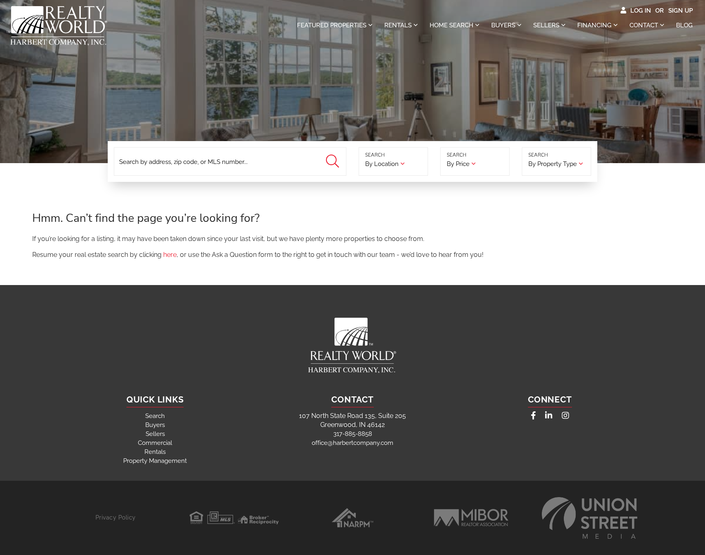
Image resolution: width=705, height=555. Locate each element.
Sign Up (680, 10)
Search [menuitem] (155, 416)
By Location (382, 164)
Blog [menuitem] (684, 25)
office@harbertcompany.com (352, 443)
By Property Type (552, 164)
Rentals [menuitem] (398, 25)
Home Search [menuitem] (451, 25)
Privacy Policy (115, 517)
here (170, 255)
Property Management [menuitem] (155, 460)
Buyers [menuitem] (503, 25)
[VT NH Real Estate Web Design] (589, 518)
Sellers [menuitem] (546, 25)
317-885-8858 (352, 434)
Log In (640, 10)
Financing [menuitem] (594, 25)
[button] (333, 162)
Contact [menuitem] (644, 25)
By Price (458, 164)
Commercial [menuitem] (155, 443)
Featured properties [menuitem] (331, 25)
